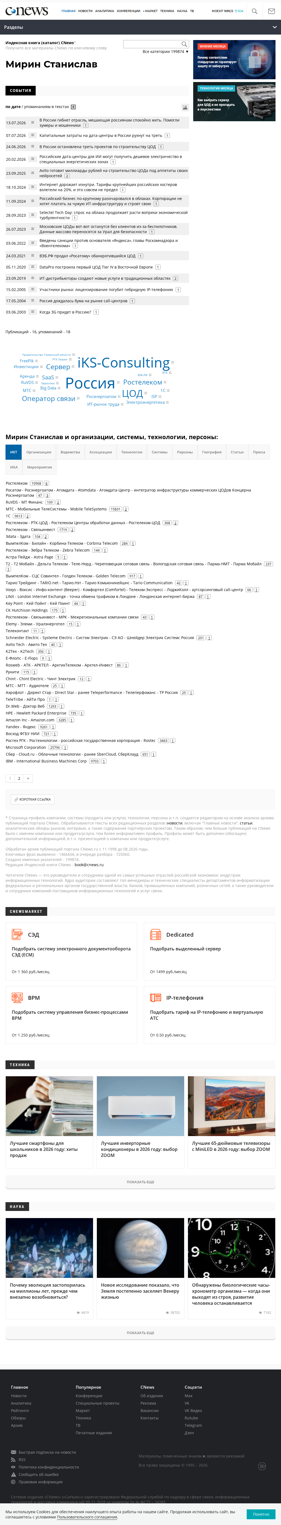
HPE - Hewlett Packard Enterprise (36, 713)
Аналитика (104, 11)
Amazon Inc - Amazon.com (30, 719)
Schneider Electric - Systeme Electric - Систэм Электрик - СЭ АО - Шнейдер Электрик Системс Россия (100, 637)
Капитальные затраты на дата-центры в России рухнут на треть (101, 135)
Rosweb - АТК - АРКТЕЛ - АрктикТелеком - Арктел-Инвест (59, 665)
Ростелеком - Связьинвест (30, 529)
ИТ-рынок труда (103, 404)
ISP (154, 396)
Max (188, 1395)
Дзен (189, 1432)
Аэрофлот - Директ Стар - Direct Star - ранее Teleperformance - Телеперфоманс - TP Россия (92, 692)
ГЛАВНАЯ (68, 11)
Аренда (27, 376)
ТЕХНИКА (167, 11)
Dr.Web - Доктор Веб (25, 706)
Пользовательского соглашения (87, 1517)
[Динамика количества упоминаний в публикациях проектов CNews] (185, 107)
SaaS (48, 377)
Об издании (151, 1395)
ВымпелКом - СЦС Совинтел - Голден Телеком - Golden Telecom (65, 575)
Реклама (148, 1403)
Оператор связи (48, 398)
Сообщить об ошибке (39, 1474)
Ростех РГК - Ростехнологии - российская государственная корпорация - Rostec (81, 740)
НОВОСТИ (85, 11)
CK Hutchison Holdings (27, 610)
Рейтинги (20, 1410)
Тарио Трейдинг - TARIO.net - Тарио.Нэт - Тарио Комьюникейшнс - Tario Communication (89, 582)
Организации (38, 452)
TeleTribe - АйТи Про (25, 699)
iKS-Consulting (123, 362)
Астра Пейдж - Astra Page (29, 557)
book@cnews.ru (89, 864)
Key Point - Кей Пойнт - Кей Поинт (38, 603)
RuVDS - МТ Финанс (24, 502)
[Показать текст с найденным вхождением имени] (73, 107)
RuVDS (27, 382)
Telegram (193, 1425)
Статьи (237, 452)
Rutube (191, 1417)
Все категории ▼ (166, 51)
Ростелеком (142, 381)
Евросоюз (48, 383)
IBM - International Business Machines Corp (46, 761)
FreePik (27, 360)
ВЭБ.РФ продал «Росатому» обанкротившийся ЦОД (88, 255)
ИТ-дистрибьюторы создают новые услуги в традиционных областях (105, 278)
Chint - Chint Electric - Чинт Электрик (40, 678)
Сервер (58, 366)
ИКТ (13, 452)
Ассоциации (100, 452)
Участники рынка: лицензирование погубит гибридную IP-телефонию (106, 289)
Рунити (12, 671)
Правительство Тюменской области (46, 355)
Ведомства (70, 452)
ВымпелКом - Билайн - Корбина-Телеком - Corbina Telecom (62, 543)
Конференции (89, 1395)
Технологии (131, 452)
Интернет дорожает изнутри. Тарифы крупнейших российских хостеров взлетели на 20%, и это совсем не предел (108, 187)
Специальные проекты (97, 1403)
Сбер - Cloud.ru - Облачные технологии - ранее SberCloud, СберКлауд (72, 754)
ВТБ (164, 373)
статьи (246, 823)
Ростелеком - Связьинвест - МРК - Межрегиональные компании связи (72, 617)
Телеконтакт (17, 630)
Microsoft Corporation (26, 747)
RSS (22, 1459)
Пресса (259, 452)
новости (174, 823)
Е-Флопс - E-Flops (22, 658)
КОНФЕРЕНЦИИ (128, 11)
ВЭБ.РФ (142, 375)
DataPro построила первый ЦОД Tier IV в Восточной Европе (96, 267)
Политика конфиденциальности (49, 1467)
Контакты (149, 1417)
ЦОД (132, 393)
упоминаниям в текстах (46, 106)
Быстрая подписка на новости (47, 1452)
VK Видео (193, 1410)
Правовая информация (41, 1481)
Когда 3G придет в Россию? (65, 312)
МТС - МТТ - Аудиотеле (27, 685)
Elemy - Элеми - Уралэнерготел (35, 623)
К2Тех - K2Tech (20, 651)
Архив (17, 1425)
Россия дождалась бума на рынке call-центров (83, 300)
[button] (254, 11)
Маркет (83, 1410)
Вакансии (149, 1410)
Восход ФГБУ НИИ (23, 733)
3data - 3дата (18, 536)
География (211, 452)
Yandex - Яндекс (21, 726)
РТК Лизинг (60, 359)
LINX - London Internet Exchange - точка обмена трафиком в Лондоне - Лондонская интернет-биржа (100, 596)
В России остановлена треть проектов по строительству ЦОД (98, 146)
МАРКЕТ (151, 11)
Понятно (261, 1514)
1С (163, 390)
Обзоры (18, 1417)
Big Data (48, 388)
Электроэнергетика (145, 402)
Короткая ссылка (35, 799)
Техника (83, 1417)
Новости (19, 1395)
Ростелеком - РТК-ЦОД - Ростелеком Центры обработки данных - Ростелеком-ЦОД (83, 522)
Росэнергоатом (101, 396)
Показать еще (140, 1181)
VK (187, 1403)
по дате (13, 106)
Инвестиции (26, 366)
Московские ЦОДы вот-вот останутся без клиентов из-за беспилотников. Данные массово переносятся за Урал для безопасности (109, 229)
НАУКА (182, 11)
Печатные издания (94, 1432)
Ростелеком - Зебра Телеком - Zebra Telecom (48, 550)
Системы (160, 452)
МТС (27, 390)
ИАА (14, 467)
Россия (90, 382)
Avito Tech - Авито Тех (26, 644)
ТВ (192, 11)
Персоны (185, 452)
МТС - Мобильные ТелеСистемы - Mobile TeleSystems (56, 509)
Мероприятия (39, 467)
